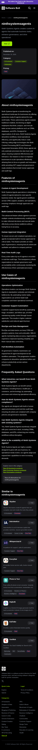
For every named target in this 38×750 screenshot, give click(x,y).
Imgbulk (12, 602)
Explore (4, 690)
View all (4, 735)
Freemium (17, 513)
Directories (22, 727)
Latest (9, 17)
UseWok (12, 639)
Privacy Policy (25, 693)
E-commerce (6, 730)
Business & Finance (20, 591)
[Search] (29, 8)
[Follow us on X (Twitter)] (3, 681)
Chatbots (22, 716)
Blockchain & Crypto (25, 707)
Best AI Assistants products (13, 468)
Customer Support (20, 61)
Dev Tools (5, 727)
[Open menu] (34, 8)
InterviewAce (14, 521)
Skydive (12, 501)
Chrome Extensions (8, 718)
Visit (5, 44)
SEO (13, 651)
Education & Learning (26, 730)
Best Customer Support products (14, 470)
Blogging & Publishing (9, 710)
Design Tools (23, 724)
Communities (23, 718)
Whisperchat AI (15, 541)
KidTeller (12, 622)
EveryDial (13, 559)
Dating (4, 724)
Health (21, 733)
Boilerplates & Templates (27, 710)
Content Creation (7, 721)
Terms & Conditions (27, 690)
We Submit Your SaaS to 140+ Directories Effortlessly (20, 2)
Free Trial (28, 533)
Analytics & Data (7, 704)
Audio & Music (24, 704)
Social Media (21, 651)
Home (3, 17)
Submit (4, 693)
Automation (7, 64)
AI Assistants (8, 61)
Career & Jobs (18, 533)
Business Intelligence (10, 593)
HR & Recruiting (7, 733)
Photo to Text (14, 579)
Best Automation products (12, 472)
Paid (5, 71)
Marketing (7, 651)
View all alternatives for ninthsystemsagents (13, 479)
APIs (20, 701)
